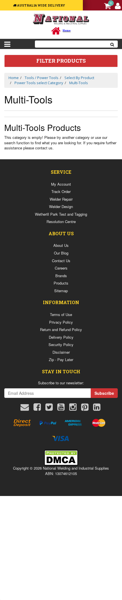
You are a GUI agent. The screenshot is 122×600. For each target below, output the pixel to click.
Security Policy (61, 344)
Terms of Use (61, 314)
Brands (61, 275)
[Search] (112, 44)
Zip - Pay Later (61, 359)
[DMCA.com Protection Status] (61, 457)
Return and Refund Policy (61, 329)
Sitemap (61, 290)
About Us (61, 245)
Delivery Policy (61, 337)
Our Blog (61, 253)
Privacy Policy (61, 322)
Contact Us (61, 260)
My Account (61, 184)
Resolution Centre (61, 221)
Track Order (61, 191)
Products (61, 283)
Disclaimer (61, 352)
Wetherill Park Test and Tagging (61, 214)
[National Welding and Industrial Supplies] (61, 19)
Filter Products (61, 61)
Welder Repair (61, 199)
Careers (61, 268)
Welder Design (61, 206)
